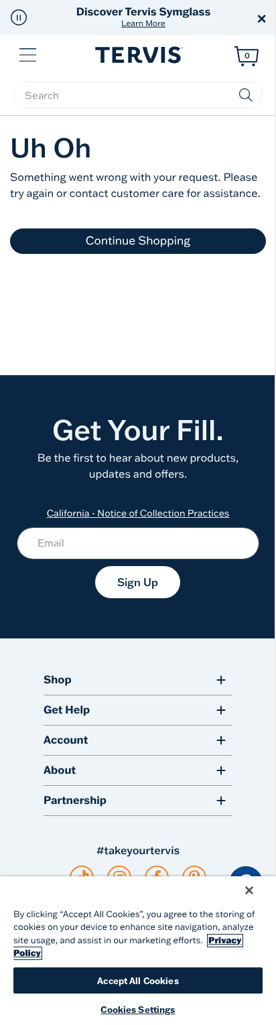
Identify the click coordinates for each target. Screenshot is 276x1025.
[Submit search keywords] (246, 95)
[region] (138, 950)
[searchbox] (138, 95)
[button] (18, 17)
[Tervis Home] (138, 55)
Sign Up (137, 582)
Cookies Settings (137, 1009)
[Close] (249, 890)
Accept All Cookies (137, 980)
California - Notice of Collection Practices (138, 513)
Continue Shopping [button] (138, 241)
